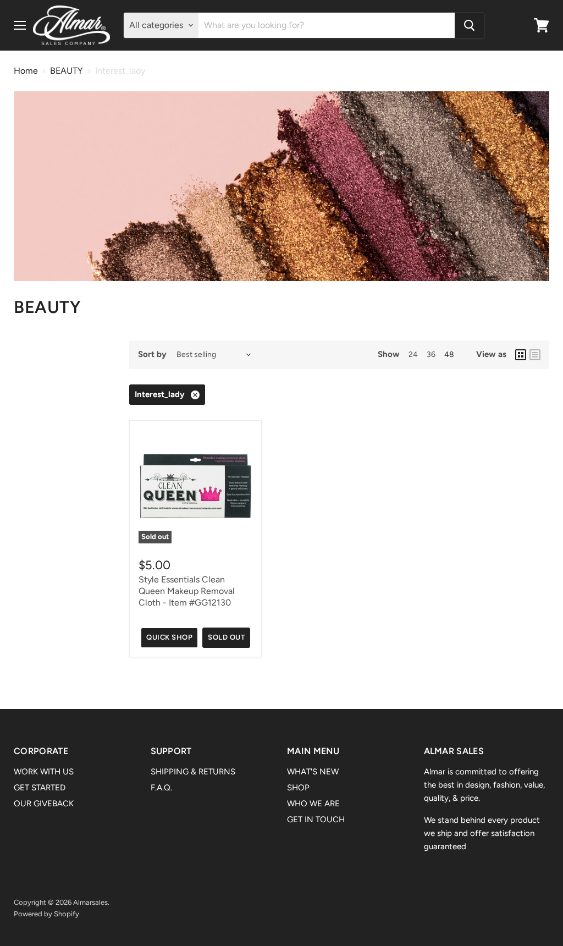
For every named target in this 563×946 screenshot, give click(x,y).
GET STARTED (39, 788)
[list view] (534, 354)
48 (449, 354)
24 (413, 354)
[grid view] (520, 354)
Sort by (152, 354)
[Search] (469, 25)
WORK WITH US (44, 772)
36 (431, 354)
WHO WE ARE (313, 804)
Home (26, 71)
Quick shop (169, 637)
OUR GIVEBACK (44, 804)
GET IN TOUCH (316, 819)
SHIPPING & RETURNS (193, 772)
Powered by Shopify (46, 914)
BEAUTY (66, 71)
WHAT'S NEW (313, 772)
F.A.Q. (161, 788)
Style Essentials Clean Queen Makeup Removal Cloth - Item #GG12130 (187, 591)
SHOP (298, 788)
